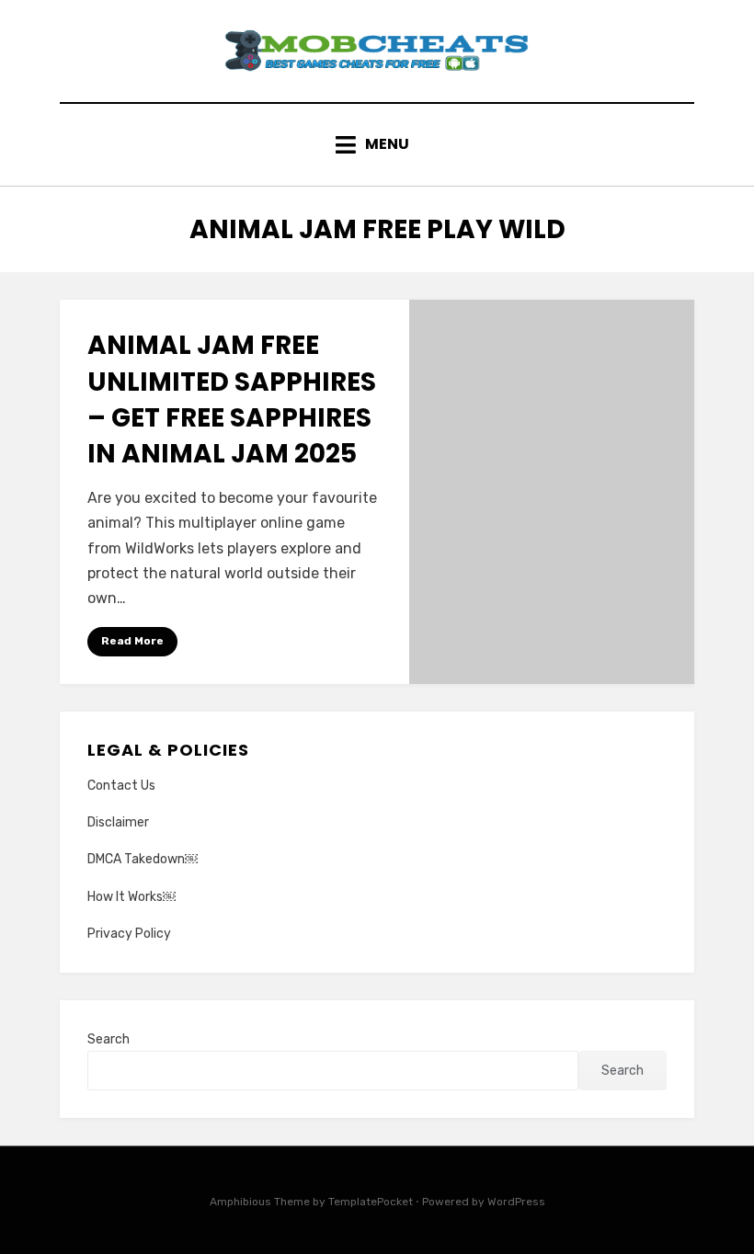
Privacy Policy (129, 933)
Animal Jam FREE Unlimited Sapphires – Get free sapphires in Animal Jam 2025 (231, 399)
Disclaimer (118, 822)
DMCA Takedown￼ (142, 859)
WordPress (516, 1201)
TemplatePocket (370, 1201)
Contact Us (121, 785)
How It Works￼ (131, 897)
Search (108, 1039)
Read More (132, 640)
